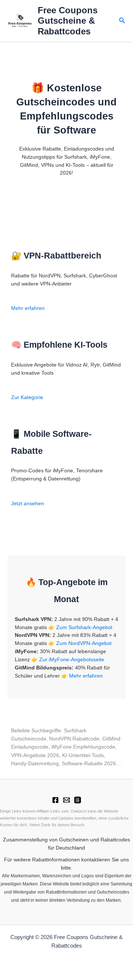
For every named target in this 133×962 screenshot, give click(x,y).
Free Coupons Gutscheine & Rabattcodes (68, 21)
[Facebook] (55, 800)
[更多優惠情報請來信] (66, 800)
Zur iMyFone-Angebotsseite (71, 659)
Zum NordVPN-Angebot (84, 643)
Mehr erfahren (28, 308)
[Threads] (77, 800)
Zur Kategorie (27, 397)
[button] (122, 21)
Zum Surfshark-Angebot (84, 627)
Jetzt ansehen (27, 503)
